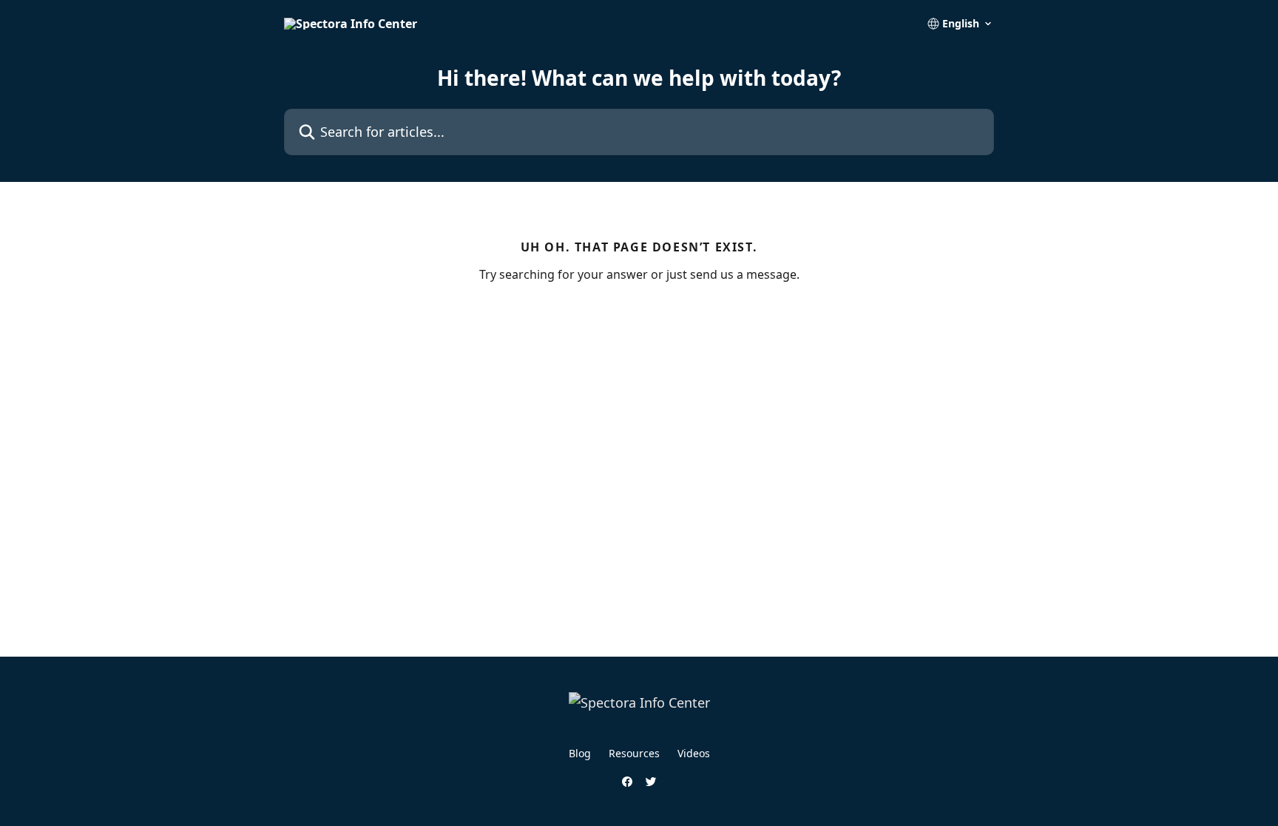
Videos (693, 753)
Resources (634, 753)
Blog (580, 753)
